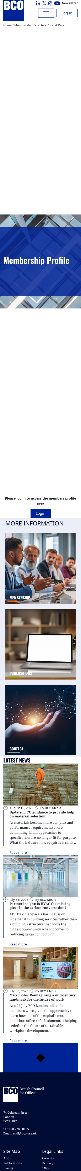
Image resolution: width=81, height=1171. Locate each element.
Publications (12, 1163)
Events (8, 1168)
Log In (66, 12)
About (7, 1158)
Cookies (48, 1158)
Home (7, 25)
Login (40, 513)
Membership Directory (30, 25)
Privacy (47, 1163)
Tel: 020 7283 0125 (16, 1129)
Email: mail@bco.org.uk (20, 1133)
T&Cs (46, 1168)
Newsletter (70, 3)
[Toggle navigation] (46, 13)
